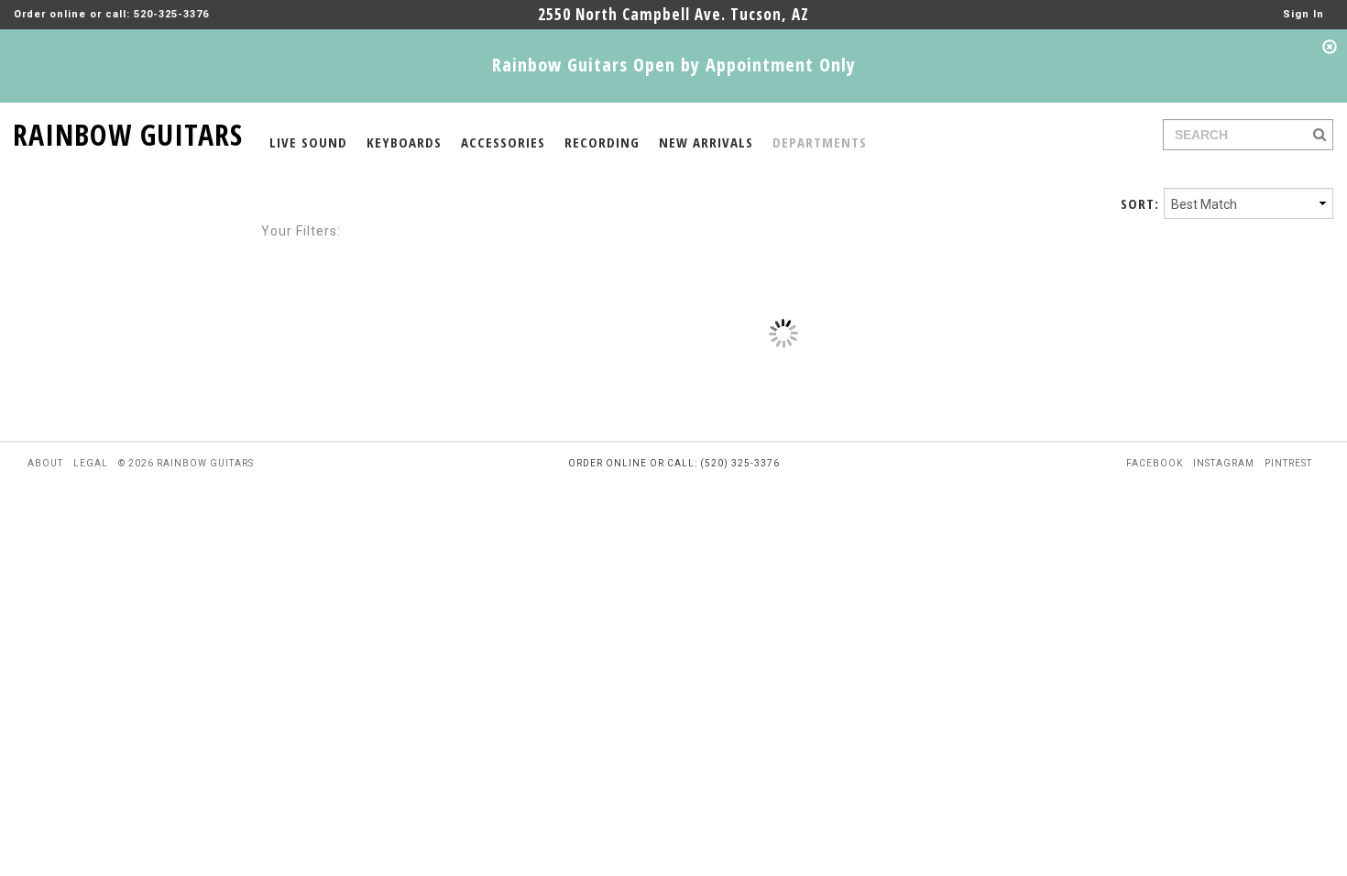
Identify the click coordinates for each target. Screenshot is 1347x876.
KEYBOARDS (404, 142)
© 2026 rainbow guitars (186, 463)
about (45, 463)
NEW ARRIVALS (706, 142)
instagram (1223, 463)
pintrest (1288, 463)
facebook (1154, 463)
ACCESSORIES (503, 142)
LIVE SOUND (308, 142)
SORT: (1140, 203)
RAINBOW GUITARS (128, 131)
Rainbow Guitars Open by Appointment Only (674, 64)
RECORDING (602, 142)
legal (90, 463)
